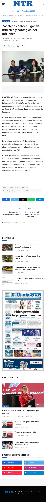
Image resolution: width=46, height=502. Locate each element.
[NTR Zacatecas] (23, 3)
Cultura (5, 406)
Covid (5, 187)
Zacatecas (36, 191)
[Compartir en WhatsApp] (13, 46)
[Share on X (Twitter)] (9, 46)
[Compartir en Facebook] (4, 46)
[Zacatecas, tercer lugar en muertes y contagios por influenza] (23, 82)
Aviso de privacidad (24, 494)
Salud (21, 191)
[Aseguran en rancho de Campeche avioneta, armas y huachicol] (7, 270)
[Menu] (3, 3)
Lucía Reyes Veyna (10, 191)
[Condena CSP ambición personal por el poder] (7, 281)
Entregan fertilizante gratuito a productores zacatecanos (33, 214)
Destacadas (14, 187)
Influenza (25, 187)
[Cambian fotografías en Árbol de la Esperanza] (7, 258)
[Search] (42, 3)
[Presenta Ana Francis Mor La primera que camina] (23, 395)
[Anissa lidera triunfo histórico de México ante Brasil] (7, 445)
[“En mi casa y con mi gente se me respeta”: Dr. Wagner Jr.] (7, 247)
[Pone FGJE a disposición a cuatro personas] (7, 424)
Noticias (6, 21)
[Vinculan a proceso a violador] (7, 434)
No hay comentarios (26, 38)
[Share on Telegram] (23, 46)
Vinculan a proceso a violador (26, 432)
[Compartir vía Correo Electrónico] (18, 46)
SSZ (27, 191)
